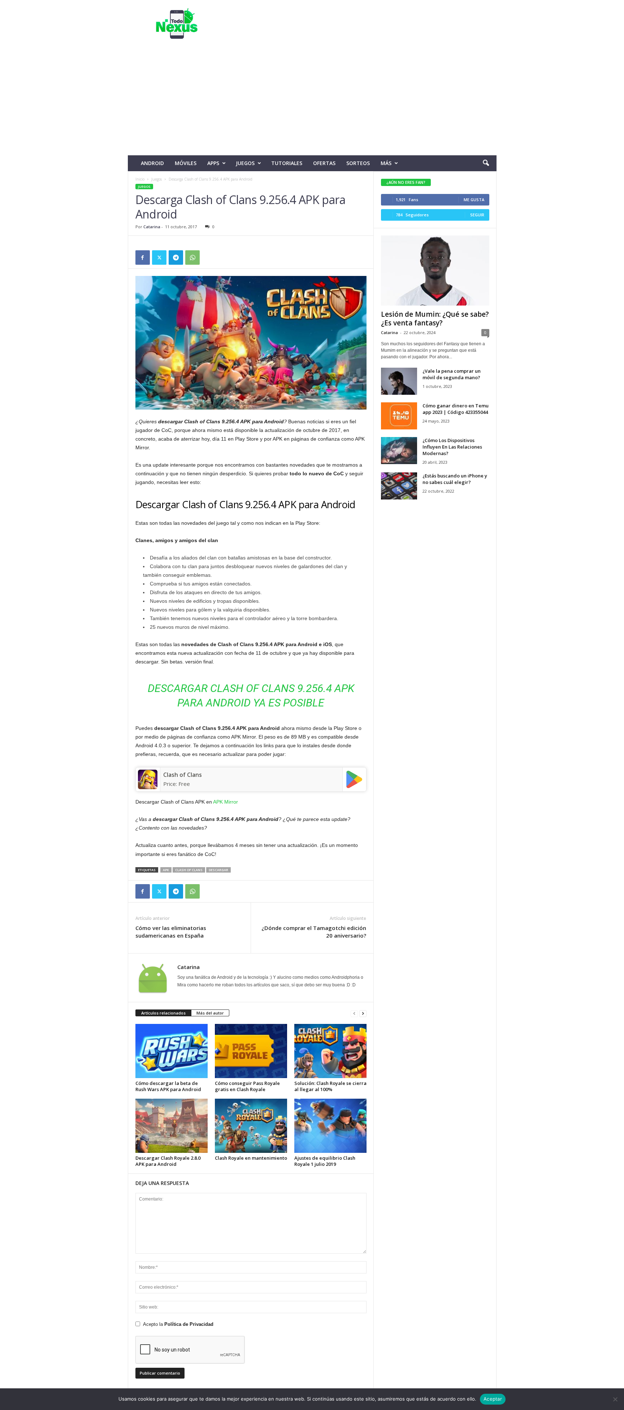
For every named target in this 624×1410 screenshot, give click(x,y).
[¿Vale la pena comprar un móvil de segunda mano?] (399, 381)
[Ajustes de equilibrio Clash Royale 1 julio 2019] (330, 1126)
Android (152, 163)
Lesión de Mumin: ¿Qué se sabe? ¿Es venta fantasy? (435, 319)
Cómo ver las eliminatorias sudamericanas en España (170, 931)
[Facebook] (142, 257)
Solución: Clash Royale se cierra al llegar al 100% (330, 1086)
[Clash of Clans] (148, 779)
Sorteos (358, 163)
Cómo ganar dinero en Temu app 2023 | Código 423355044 (455, 408)
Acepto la (178, 1324)
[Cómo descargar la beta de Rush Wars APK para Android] (171, 1051)
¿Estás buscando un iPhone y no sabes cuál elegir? (454, 478)
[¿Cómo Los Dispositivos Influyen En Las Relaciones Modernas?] (399, 450)
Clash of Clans (182, 775)
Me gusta (474, 199)
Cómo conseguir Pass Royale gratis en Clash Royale (247, 1086)
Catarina (151, 226)
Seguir (477, 214)
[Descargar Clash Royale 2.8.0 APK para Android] (171, 1126)
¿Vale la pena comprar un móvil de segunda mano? (451, 374)
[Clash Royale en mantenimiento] (251, 1126)
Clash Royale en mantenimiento (251, 1158)
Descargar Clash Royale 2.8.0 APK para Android (167, 1161)
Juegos (245, 163)
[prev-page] (354, 1013)
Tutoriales (286, 163)
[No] (615, 1399)
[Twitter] (159, 257)
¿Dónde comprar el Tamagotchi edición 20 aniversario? (313, 931)
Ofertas (324, 163)
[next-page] (363, 1013)
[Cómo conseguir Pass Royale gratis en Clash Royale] (251, 1051)
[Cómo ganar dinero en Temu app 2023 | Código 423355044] (399, 415)
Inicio (139, 179)
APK (166, 870)
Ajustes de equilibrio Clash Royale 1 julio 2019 (324, 1161)
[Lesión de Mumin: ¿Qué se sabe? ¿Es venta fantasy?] (435, 270)
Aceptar (493, 1399)
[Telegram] (176, 257)
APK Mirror (226, 802)
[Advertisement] (312, 101)
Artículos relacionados (163, 1013)
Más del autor (210, 1013)
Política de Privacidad (188, 1324)
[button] (486, 163)
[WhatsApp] (192, 257)
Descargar (218, 870)
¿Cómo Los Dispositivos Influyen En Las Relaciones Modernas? (452, 447)
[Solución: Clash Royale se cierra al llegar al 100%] (330, 1051)
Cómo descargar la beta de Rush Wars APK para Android (168, 1086)
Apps (213, 163)
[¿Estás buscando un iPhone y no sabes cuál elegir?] (399, 485)
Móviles (185, 163)
